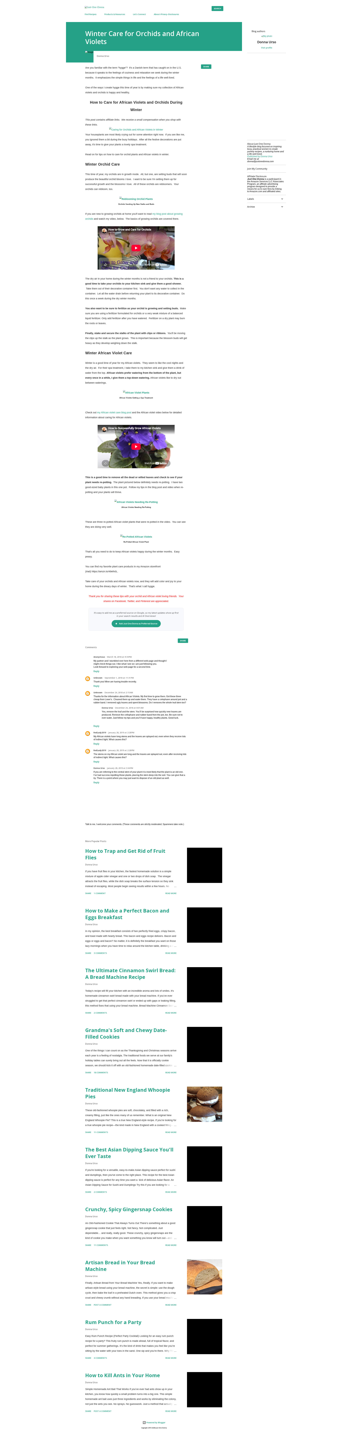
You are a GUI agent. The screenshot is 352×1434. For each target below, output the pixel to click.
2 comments (100, 1012)
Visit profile (266, 47)
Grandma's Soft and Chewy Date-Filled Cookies (126, 1033)
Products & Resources (114, 14)
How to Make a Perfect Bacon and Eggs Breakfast (127, 914)
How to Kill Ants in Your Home (122, 1375)
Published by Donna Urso (259, 156)
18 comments (101, 1072)
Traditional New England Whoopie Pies (127, 1093)
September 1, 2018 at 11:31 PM (119, 677)
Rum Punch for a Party (113, 1322)
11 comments (101, 1132)
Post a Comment (103, 1305)
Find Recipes (90, 14)
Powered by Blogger (155, 1422)
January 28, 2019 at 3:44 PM (120, 768)
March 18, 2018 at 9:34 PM (119, 657)
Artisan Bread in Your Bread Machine (120, 1265)
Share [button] (206, 67)
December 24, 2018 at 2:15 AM (119, 692)
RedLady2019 (100, 732)
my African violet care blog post (114, 412)
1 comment (100, 893)
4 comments (100, 1358)
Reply (96, 671)
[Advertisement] (265, 96)
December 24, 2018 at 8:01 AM (129, 707)
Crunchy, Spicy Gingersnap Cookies (128, 1209)
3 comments (100, 953)
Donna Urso (107, 707)
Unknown (98, 677)
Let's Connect (139, 14)
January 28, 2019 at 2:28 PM (121, 732)
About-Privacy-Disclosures (166, 14)
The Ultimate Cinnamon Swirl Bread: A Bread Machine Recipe (130, 973)
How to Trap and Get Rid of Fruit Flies (125, 854)
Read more (171, 893)
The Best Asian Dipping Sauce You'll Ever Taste (129, 1153)
